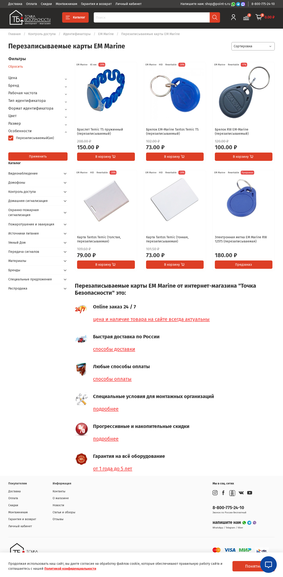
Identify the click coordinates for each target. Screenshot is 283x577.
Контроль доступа (42, 34)
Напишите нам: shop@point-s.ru (205, 4)
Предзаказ (243, 264)
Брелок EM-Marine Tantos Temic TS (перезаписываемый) (172, 131)
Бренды (14, 270)
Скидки (46, 4)
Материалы (17, 261)
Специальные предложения (30, 279)
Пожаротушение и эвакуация (31, 224)
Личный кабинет (128, 4)
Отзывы (58, 519)
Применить (38, 156)
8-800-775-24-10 (263, 4)
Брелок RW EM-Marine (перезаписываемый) (232, 131)
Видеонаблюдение (23, 173)
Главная (14, 34)
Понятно (253, 566)
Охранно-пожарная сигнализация (23, 212)
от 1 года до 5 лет (112, 469)
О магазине (61, 498)
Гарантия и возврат (96, 4)
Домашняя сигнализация (28, 201)
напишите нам (227, 522)
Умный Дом (17, 242)
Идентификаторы (77, 34)
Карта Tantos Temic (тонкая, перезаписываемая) (167, 239)
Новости (58, 505)
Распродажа (17, 288)
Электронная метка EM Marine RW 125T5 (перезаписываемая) (241, 239)
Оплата (31, 4)
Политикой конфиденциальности (70, 569)
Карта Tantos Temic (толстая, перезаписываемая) (99, 239)
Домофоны (16, 183)
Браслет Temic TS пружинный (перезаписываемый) (100, 131)
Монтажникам (66, 4)
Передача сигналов (23, 252)
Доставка (15, 4)
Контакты (59, 491)
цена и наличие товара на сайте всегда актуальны (151, 319)
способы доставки (114, 349)
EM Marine (106, 34)
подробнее (106, 409)
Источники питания (23, 233)
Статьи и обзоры (64, 512)
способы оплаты (112, 379)
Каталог (79, 17)
